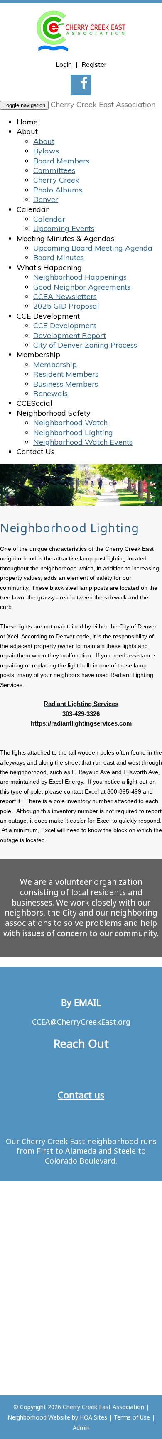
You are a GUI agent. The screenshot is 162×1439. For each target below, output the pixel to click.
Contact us (81, 1094)
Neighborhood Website (38, 1417)
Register (93, 64)
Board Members (61, 161)
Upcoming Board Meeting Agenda (92, 248)
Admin (81, 1428)
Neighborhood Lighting (73, 432)
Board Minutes (58, 257)
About (27, 131)
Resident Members (65, 374)
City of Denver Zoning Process (85, 345)
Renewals (50, 393)
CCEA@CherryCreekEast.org (81, 1022)
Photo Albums (57, 190)
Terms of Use (132, 1417)
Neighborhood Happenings (80, 277)
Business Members (65, 384)
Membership (38, 354)
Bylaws (46, 151)
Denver (45, 199)
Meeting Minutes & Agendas (65, 238)
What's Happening (49, 267)
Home (27, 122)
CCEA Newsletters (65, 296)
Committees (54, 170)
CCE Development (48, 316)
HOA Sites (93, 1417)
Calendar (33, 209)
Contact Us (35, 451)
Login (64, 64)
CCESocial (34, 403)
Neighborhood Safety (54, 413)
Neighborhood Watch (70, 422)
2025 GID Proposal (66, 306)
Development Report (69, 335)
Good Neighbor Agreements (81, 287)
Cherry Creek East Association (103, 104)
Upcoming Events (63, 228)
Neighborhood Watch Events (83, 442)
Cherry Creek (56, 180)
